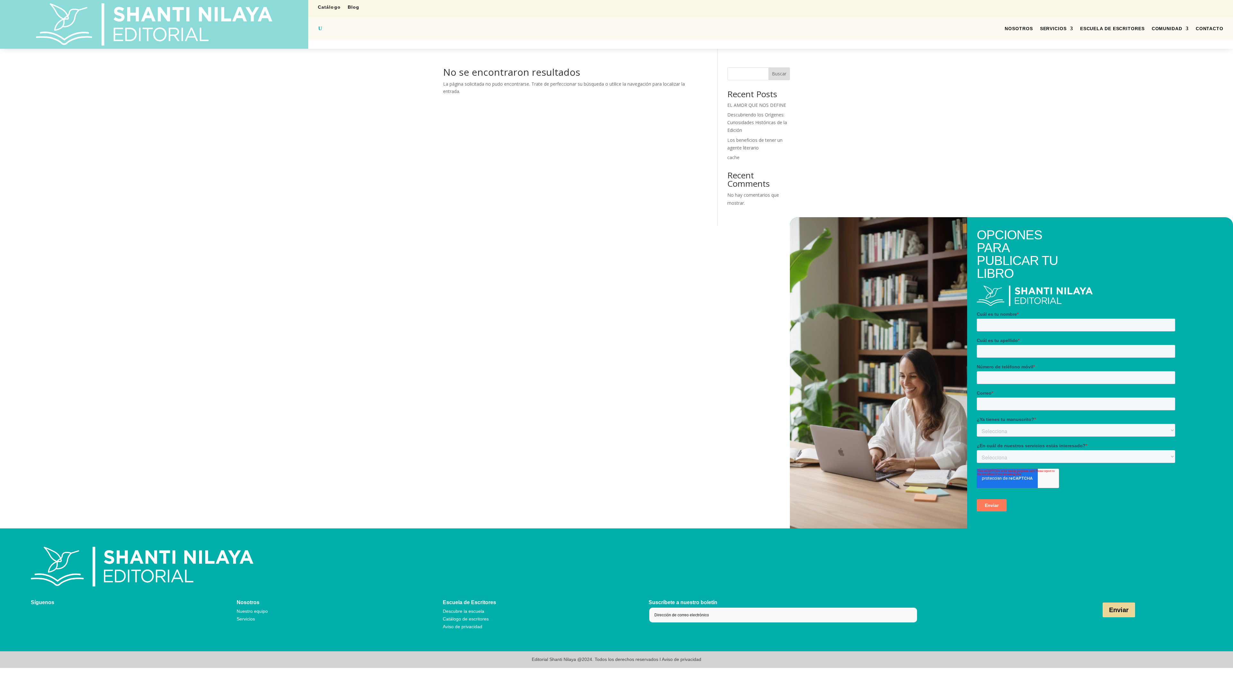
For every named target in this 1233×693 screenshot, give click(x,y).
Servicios (1053, 28)
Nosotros (1019, 28)
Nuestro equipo (252, 611)
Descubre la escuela (463, 611)
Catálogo (329, 7)
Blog (353, 7)
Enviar (1119, 609)
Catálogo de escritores (466, 618)
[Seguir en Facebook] (1169, 7)
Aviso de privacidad (462, 626)
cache (733, 157)
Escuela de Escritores (1112, 28)
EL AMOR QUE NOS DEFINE (756, 105)
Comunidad (1167, 28)
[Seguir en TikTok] (1207, 7)
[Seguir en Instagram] (1181, 7)
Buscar (779, 74)
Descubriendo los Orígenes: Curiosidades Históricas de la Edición (757, 122)
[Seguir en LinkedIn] (1194, 7)
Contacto (1209, 28)
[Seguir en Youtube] (1220, 7)
